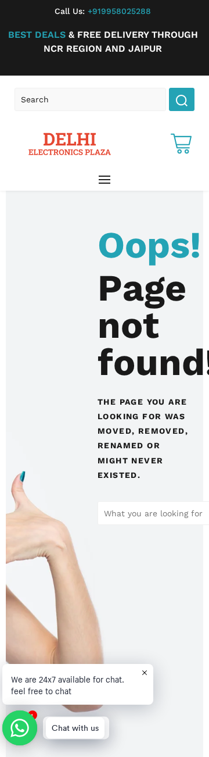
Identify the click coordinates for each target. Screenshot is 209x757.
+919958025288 (103, 11)
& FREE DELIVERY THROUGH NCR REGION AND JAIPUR (103, 41)
